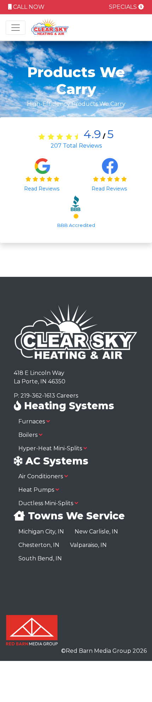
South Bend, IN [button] (40, 558)
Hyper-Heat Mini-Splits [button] (50, 448)
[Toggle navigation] (15, 28)
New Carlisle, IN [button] (96, 531)
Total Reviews (76, 145)
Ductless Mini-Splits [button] (46, 503)
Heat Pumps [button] (36, 489)
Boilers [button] (28, 435)
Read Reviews (42, 189)
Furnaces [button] (32, 421)
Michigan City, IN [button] (41, 531)
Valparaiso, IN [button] (88, 545)
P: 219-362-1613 (34, 395)
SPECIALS (123, 7)
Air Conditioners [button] (41, 476)
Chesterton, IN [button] (38, 545)
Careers (67, 395)
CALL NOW (28, 7)
